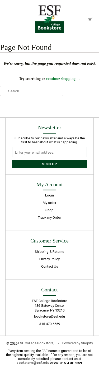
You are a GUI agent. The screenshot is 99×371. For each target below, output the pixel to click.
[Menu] (9, 19)
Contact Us (49, 266)
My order (49, 203)
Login (49, 195)
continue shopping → (63, 79)
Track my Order (49, 217)
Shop (49, 210)
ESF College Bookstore (35, 343)
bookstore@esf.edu (49, 316)
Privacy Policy (49, 259)
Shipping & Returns (49, 252)
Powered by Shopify (77, 343)
